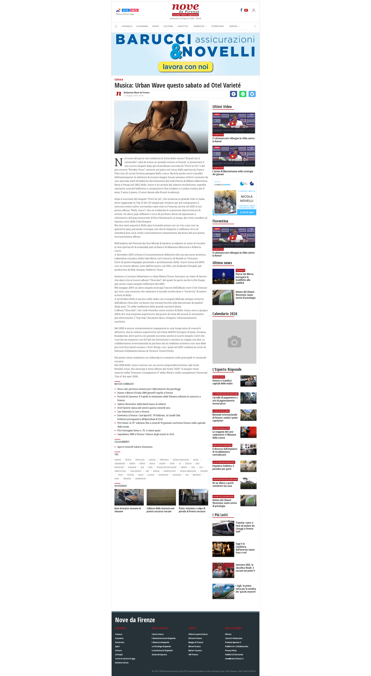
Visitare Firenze (195, 638)
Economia (142, 26)
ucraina (151, 474)
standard (132, 467)
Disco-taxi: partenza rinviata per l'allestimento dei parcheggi (149, 389)
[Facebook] (241, 10)
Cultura (168, 26)
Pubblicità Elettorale (234, 654)
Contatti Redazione (233, 638)
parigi (195, 459)
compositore (119, 463)
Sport (155, 26)
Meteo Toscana (195, 650)
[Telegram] (252, 94)
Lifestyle (182, 26)
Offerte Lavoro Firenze (198, 634)
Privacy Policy (231, 650)
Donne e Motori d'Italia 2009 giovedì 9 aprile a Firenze (145, 392)
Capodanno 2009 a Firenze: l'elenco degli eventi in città (145, 434)
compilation (140, 478)
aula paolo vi (135, 470)
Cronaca (127, 26)
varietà (117, 459)
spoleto (184, 467)
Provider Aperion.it (233, 642)
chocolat (204, 470)
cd (180, 463)
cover (116, 478)
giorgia (156, 470)
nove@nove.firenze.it (234, 658)
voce (193, 467)
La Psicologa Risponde (161, 646)
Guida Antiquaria (159, 654)
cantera (152, 459)
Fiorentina (217, 26)
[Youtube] (246, 10)
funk (150, 467)
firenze (128, 459)
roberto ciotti (120, 470)
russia (140, 474)
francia (188, 463)
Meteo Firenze (194, 646)
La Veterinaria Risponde (162, 650)
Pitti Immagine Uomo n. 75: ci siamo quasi (138, 430)
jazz (201, 467)
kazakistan (163, 474)
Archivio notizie (121, 662)
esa (187, 474)
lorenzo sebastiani (188, 470)
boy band (197, 474)
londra (132, 463)
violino (142, 463)
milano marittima (181, 459)
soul (142, 467)
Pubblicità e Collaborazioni (236, 646)
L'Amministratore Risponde (164, 638)
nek (147, 470)
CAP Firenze (193, 654)
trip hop (130, 474)
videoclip (127, 478)
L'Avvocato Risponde (160, 642)
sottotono (177, 474)
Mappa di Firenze (195, 642)
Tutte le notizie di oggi (125, 658)
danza (152, 463)
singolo (162, 463)
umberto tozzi (170, 470)
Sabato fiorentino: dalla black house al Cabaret (141, 404)
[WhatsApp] (242, 94)
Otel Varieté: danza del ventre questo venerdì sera (143, 407)
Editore (228, 634)
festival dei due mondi (167, 467)
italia (172, 463)
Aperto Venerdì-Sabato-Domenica (134, 446)
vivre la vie (139, 459)
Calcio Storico (157, 634)
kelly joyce (164, 459)
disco (120, 474)
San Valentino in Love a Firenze (133, 411)
